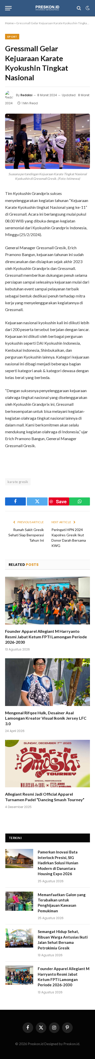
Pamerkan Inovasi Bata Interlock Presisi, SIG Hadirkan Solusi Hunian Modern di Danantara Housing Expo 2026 (58, 863)
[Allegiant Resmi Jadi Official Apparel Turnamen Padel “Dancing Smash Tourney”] (47, 763)
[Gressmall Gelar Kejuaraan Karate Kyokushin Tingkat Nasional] (47, 141)
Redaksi (26, 95)
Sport (12, 37)
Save (61, 501)
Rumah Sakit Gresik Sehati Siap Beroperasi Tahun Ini (26, 534)
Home (9, 23)
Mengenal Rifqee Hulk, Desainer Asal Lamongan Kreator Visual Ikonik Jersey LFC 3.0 (45, 718)
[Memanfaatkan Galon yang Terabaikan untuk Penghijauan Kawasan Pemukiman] (19, 901)
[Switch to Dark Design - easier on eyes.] (87, 8)
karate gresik (18, 482)
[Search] (79, 8)
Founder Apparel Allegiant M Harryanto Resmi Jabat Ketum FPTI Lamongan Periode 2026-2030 (46, 637)
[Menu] (8, 8)
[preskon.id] (47, 8)
